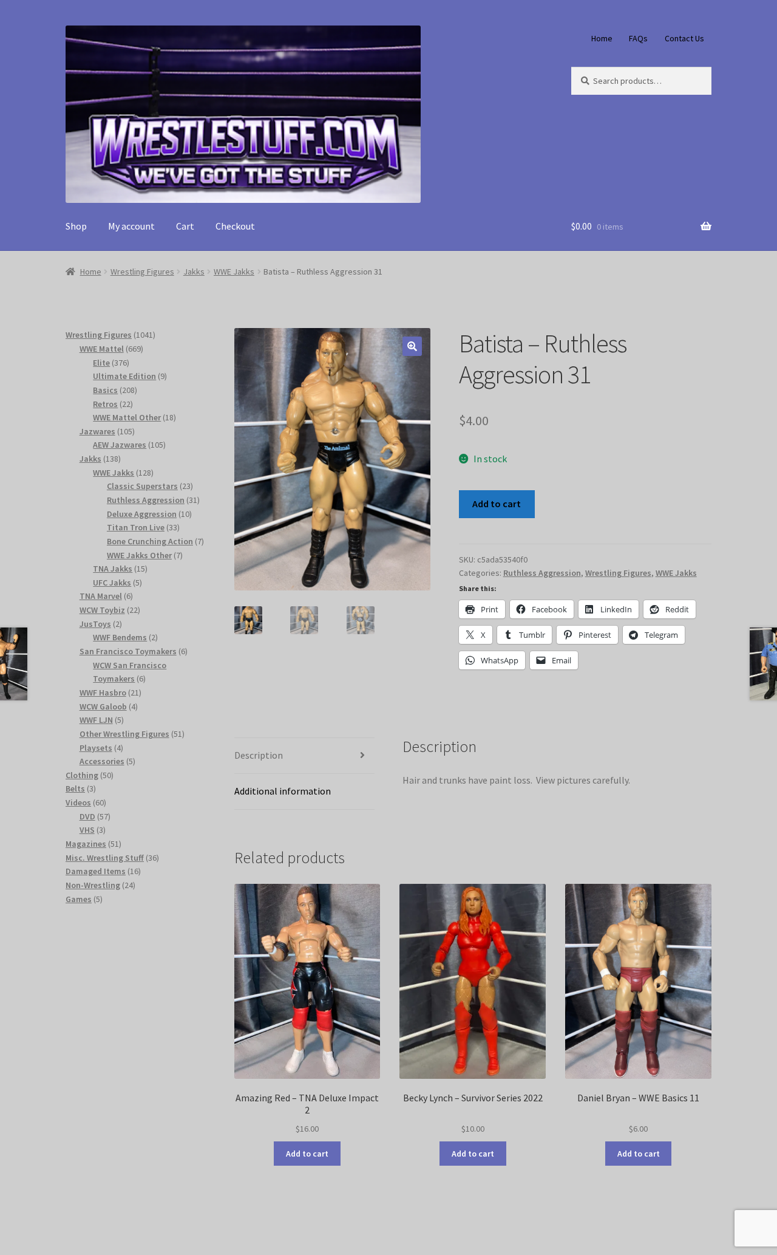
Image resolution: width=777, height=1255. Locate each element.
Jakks (194, 271)
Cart (185, 226)
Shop (76, 226)
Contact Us (684, 38)
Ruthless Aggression (542, 572)
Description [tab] (258, 755)
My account (131, 226)
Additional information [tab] (282, 791)
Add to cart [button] (307, 1153)
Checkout (235, 226)
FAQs (638, 38)
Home (601, 38)
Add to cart (496, 504)
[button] (412, 346)
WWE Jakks (234, 271)
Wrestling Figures (142, 271)
